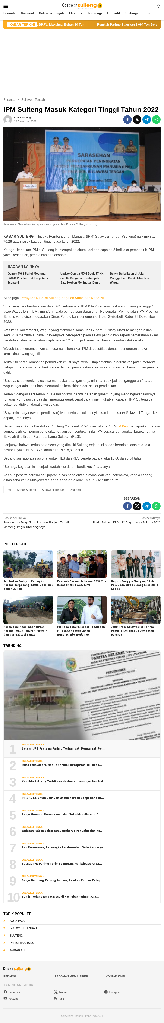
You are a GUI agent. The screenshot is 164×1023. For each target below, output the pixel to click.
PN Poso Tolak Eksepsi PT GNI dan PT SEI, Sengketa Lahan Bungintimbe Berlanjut (81, 630)
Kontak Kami (115, 976)
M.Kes (123, 426)
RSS (61, 998)
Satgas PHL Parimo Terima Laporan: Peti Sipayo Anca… (62, 864)
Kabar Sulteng (26, 489)
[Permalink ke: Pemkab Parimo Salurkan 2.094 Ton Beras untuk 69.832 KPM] (82, 564)
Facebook (14, 992)
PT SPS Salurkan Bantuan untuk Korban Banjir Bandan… (63, 798)
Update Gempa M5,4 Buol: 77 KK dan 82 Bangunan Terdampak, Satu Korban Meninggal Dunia (81, 278)
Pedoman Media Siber (71, 976)
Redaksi (9, 976)
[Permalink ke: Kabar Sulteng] (7, 119)
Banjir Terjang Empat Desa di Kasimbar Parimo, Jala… (60, 897)
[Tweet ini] (137, 119)
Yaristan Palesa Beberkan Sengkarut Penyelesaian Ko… (62, 831)
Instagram (115, 992)
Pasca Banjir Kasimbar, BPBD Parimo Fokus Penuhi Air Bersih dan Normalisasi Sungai (25, 630)
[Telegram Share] (146, 119)
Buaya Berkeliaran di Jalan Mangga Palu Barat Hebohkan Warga (129, 278)
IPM (8, 489)
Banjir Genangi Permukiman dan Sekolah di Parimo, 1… (62, 814)
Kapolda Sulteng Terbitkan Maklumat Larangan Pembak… (64, 781)
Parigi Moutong (22, 943)
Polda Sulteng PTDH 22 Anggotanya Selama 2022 (127, 520)
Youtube (13, 998)
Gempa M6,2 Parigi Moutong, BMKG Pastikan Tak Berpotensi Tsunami (28, 278)
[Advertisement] (82, 61)
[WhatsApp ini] (156, 119)
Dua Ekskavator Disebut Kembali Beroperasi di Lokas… (62, 765)
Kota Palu (17, 920)
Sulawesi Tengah (53, 489)
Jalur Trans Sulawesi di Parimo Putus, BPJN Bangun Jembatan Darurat (132, 630)
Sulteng (75, 489)
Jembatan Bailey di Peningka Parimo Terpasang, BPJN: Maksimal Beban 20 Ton (28, 585)
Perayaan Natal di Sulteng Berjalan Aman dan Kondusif (62, 298)
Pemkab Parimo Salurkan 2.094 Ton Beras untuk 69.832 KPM (117, 24)
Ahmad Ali (17, 950)
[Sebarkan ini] (127, 119)
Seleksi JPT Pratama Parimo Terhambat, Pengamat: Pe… (63, 748)
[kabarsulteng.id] (82, 6)
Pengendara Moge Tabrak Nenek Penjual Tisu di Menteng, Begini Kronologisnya (36, 522)
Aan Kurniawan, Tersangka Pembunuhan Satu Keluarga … (64, 847)
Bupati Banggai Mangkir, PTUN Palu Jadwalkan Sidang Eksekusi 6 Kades (134, 585)
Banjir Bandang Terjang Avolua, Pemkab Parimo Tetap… (63, 880)
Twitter (63, 992)
